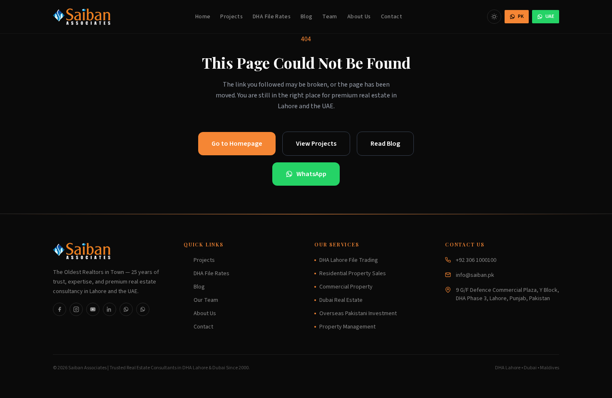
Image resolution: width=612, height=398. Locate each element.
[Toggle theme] (494, 17)
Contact (391, 16)
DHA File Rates (272, 16)
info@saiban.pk (475, 275)
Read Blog (385, 143)
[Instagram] (76, 309)
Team (329, 16)
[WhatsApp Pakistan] (126, 309)
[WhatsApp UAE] (142, 309)
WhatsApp (311, 174)
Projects (231, 16)
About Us (359, 16)
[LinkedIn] (109, 309)
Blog (306, 16)
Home (202, 16)
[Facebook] (59, 309)
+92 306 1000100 (476, 260)
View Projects (316, 143)
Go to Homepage (236, 143)
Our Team (206, 300)
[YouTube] (93, 309)
